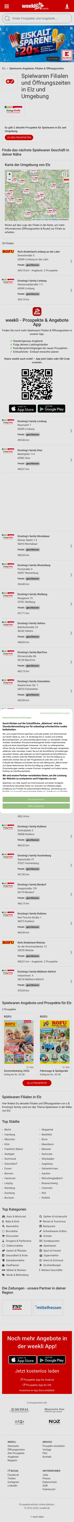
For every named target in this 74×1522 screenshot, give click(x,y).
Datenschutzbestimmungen (55, 713)
